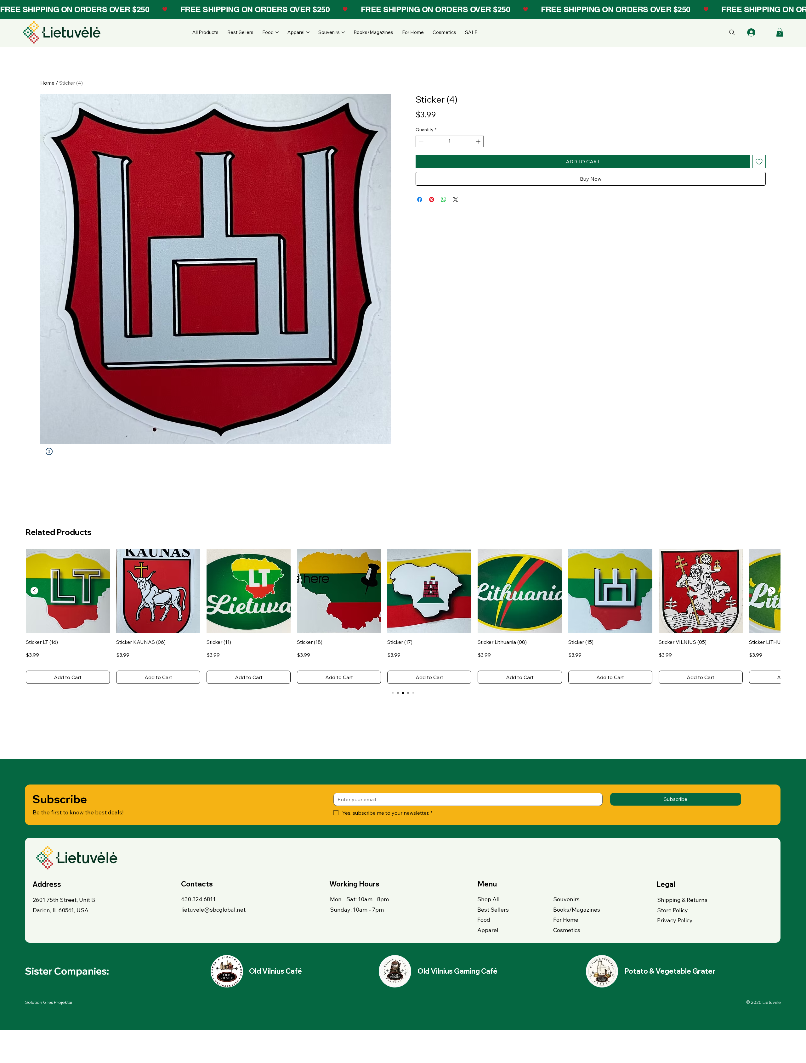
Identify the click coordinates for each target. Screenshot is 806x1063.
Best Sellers (493, 909)
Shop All (488, 899)
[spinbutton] (449, 141)
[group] (403, 616)
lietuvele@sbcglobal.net (213, 909)
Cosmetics (566, 930)
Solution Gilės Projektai (48, 1002)
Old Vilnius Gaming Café (457, 971)
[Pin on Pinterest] (431, 199)
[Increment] (479, 141)
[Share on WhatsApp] (443, 199)
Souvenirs (566, 899)
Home (47, 83)
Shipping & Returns (682, 899)
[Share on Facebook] (419, 199)
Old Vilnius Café (275, 971)
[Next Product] (771, 590)
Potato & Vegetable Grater (669, 971)
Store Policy (672, 910)
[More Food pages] (277, 32)
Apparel (487, 930)
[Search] (732, 32)
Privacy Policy (675, 920)
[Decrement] (420, 141)
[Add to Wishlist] (759, 161)
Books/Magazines (576, 909)
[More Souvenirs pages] (343, 32)
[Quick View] (68, 591)
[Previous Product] (34, 590)
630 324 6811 (198, 899)
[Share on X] (455, 199)
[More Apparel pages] (307, 32)
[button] (779, 32)
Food (483, 919)
